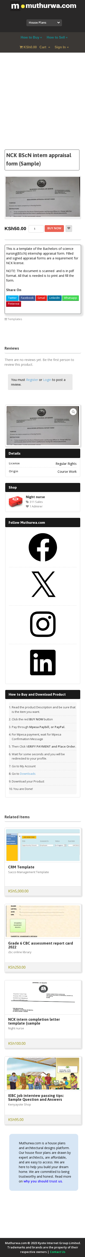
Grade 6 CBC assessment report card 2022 (40, 945)
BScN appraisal (40, 329)
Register (32, 380)
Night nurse (35, 497)
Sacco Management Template (28, 872)
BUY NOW (54, 228)
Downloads (28, 774)
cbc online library (20, 952)
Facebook (27, 298)
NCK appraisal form (18, 335)
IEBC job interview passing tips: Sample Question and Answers (36, 1097)
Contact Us (57, 1252)
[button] (73, 411)
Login (47, 380)
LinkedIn (54, 298)
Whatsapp (70, 298)
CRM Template (21, 867)
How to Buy (30, 37)
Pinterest (13, 304)
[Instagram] (43, 640)
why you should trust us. (43, 1181)
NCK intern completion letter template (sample (34, 1021)
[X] (43, 601)
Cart (35, 47)
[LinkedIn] (43, 678)
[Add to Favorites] (69, 228)
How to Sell (56, 37)
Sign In (60, 47)
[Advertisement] (42, 106)
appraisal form (15, 329)
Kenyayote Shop (19, 1104)
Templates (15, 319)
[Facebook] (43, 563)
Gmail (41, 298)
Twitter (12, 298)
